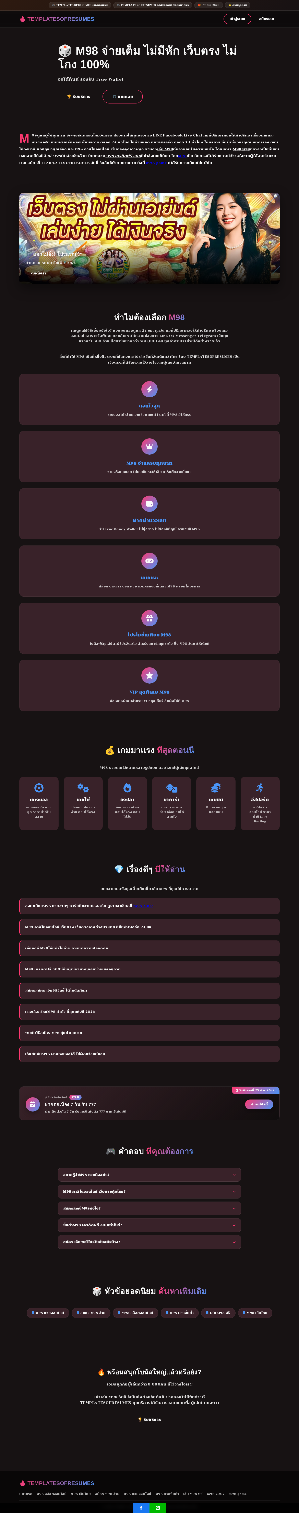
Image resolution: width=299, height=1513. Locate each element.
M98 (182, 156)
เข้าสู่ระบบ (237, 19)
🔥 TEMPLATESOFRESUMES (56, 19)
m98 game (156, 163)
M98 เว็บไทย (257, 1313)
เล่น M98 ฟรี (220, 1313)
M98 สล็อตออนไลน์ (137, 1313)
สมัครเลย (266, 19)
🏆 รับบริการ (78, 96)
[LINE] (158, 1508)
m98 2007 (143, 906)
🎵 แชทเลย (122, 96)
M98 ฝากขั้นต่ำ (181, 1313)
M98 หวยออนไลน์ (49, 1313)
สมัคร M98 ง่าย (92, 1313)
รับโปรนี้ (261, 1104)
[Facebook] (141, 1508)
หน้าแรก (25, 1494)
